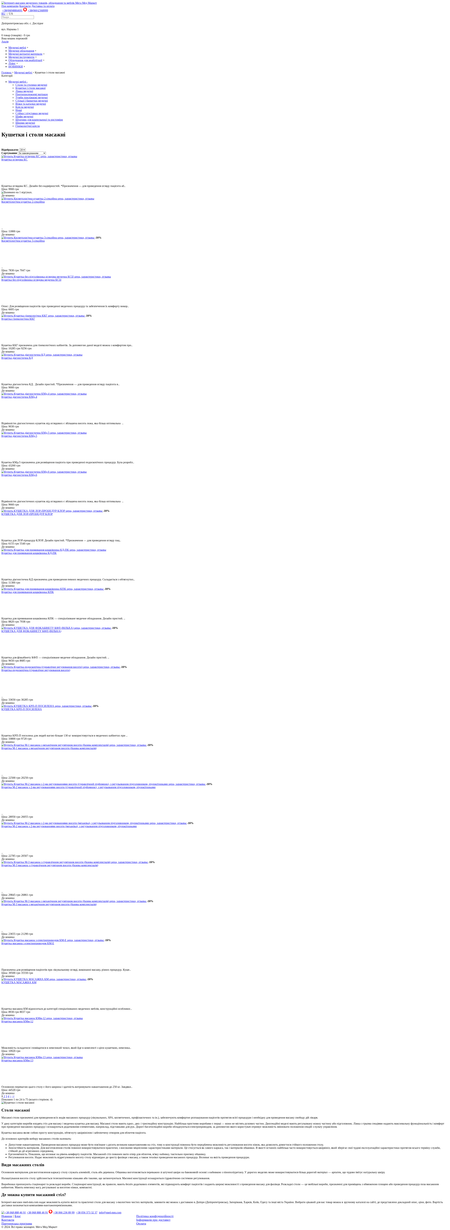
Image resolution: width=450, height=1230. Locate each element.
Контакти (25, 6)
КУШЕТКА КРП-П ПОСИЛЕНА (21, 709)
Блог (18, 1216)
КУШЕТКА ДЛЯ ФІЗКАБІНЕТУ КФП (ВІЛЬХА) (31, 631)
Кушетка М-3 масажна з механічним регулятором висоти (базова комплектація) (49, 904)
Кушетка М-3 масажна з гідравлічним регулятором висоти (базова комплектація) (49, 865)
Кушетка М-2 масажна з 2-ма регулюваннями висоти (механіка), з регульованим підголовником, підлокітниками (69, 826)
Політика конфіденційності (154, 1216)
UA (11, 13)
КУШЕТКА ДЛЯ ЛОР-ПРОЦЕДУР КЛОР (27, 513)
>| (13, 1096)
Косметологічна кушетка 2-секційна (23, 201)
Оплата (141, 1223)
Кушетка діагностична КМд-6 (19, 474)
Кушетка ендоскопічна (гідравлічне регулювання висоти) (35, 670)
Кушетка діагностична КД (17, 357)
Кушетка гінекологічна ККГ (18, 318)
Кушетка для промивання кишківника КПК (27, 592)
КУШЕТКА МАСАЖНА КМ (18, 982)
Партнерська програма (16, 1223)
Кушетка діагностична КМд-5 (19, 435)
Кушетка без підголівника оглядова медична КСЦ (31, 279)
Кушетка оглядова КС (14, 159)
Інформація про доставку (153, 1220)
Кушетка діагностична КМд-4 (19, 396)
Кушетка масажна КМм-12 (17, 1021)
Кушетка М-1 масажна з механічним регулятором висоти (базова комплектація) (49, 748)
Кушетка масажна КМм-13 (17, 1060)
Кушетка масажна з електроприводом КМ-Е (27, 943)
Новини (6, 1216)
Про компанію (10, 6)
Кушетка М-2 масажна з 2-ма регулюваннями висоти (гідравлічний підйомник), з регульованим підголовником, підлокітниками (78, 787)
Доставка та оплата (42, 6)
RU (3, 13)
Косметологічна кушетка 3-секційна (23, 240)
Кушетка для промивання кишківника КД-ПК (29, 553)
